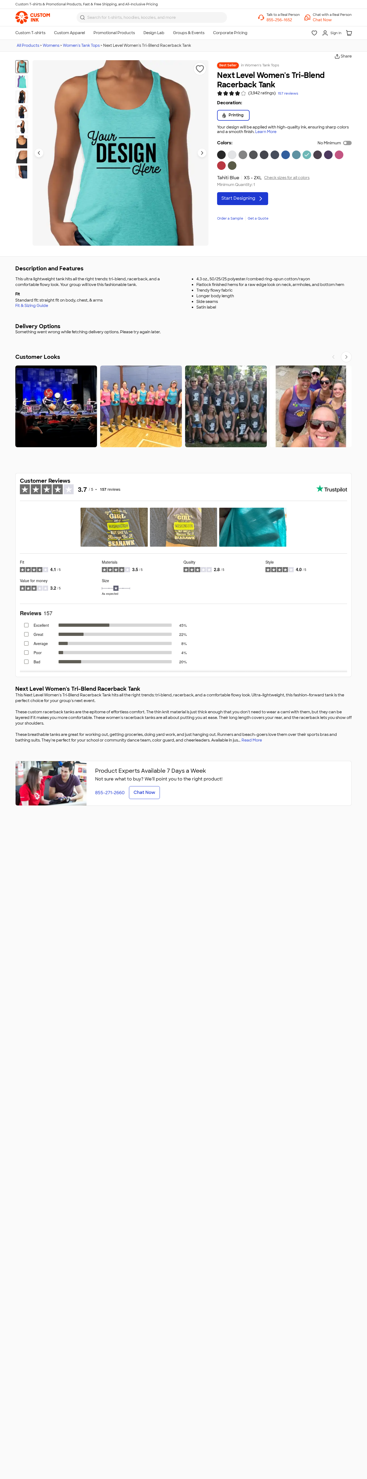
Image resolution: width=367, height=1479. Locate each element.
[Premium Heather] (243, 155)
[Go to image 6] (21, 141)
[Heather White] (232, 155)
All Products (28, 45)
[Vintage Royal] (285, 155)
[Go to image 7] (21, 157)
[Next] (346, 357)
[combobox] (152, 17)
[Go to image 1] (21, 66)
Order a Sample (230, 218)
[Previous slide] (39, 153)
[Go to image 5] (21, 126)
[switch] (347, 143)
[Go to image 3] (21, 96)
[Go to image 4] (21, 111)
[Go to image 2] (21, 81)
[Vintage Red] (221, 165)
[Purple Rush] (328, 155)
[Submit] (82, 17)
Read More (252, 740)
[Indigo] (275, 155)
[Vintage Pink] (339, 155)
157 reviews (288, 93)
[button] (332, 19)
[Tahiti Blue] (307, 155)
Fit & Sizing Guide (31, 305)
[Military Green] (232, 165)
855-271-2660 (110, 793)
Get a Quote (258, 218)
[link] (32, 17)
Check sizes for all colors (287, 178)
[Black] (221, 155)
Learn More (265, 132)
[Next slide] (202, 153)
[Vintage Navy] (264, 155)
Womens (51, 45)
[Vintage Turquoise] (296, 155)
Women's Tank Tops (81, 45)
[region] (183, 406)
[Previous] (333, 357)
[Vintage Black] (253, 155)
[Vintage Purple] (317, 155)
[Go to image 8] (21, 172)
